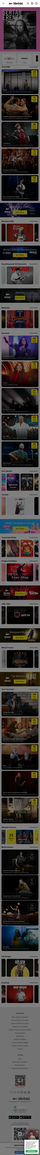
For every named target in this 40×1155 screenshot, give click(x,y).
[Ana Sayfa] (16, 4)
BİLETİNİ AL (31, 1151)
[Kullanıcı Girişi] (36, 3)
